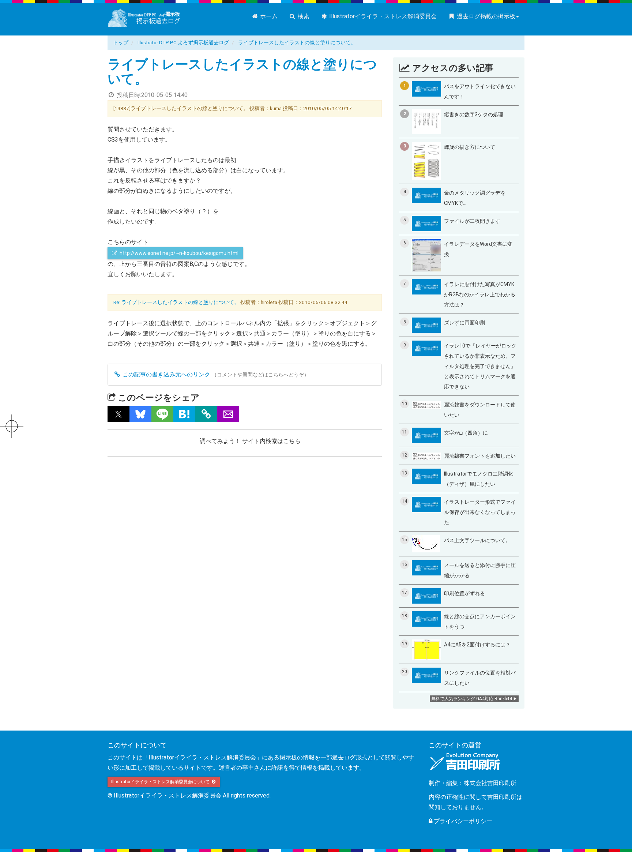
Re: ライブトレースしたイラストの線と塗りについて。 (176, 302)
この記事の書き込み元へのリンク (165, 374)
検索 (302, 16)
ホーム (268, 16)
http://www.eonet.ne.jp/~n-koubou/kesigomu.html (179, 253)
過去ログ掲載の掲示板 (485, 16)
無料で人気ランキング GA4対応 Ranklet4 (471, 698)
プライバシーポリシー (462, 821)
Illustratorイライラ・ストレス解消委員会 (382, 16)
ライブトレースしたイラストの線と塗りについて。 (297, 42)
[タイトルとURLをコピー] (206, 414)
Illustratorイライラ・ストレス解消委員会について (161, 781)
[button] (118, 414)
